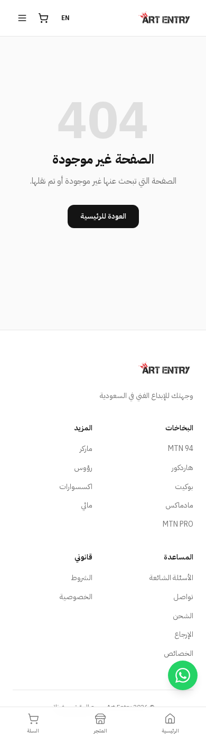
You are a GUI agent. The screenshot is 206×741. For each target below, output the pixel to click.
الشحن (183, 615)
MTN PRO (178, 524)
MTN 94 (180, 448)
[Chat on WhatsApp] (183, 675)
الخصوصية (76, 596)
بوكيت (184, 486)
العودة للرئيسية (103, 216)
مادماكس (179, 505)
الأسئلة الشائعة (171, 577)
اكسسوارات (75, 486)
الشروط (81, 577)
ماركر (86, 448)
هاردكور (182, 467)
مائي (86, 505)
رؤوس (83, 467)
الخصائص (178, 653)
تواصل (183, 596)
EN (65, 18)
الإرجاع (183, 634)
